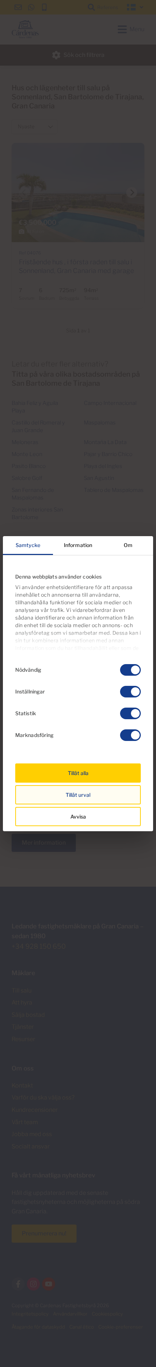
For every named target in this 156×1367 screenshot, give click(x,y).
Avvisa (78, 816)
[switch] (130, 691)
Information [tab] (78, 545)
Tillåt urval (78, 795)
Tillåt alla (78, 773)
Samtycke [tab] (28, 545)
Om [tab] (128, 545)
